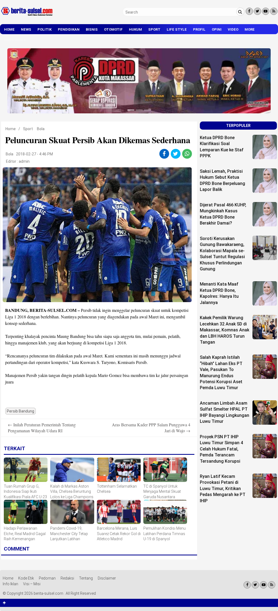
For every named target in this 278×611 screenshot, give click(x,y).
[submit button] (240, 12)
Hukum (135, 29)
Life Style (177, 29)
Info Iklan (10, 584)
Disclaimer (15, 40)
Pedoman (47, 578)
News (26, 29)
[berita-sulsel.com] (27, 17)
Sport (154, 29)
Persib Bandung (20, 411)
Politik (44, 29)
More (250, 29)
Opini (217, 29)
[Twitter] (257, 11)
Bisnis (92, 29)
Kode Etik (26, 578)
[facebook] (164, 154)
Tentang (86, 578)
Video (233, 29)
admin (24, 161)
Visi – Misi (31, 584)
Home (9, 29)
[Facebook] (249, 11)
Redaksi (67, 578)
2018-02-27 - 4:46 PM (34, 154)
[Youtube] (265, 11)
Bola (41, 129)
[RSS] (273, 11)
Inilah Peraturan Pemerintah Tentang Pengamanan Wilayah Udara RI (42, 427)
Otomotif (113, 29)
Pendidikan (69, 29)
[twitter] (175, 154)
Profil (199, 29)
